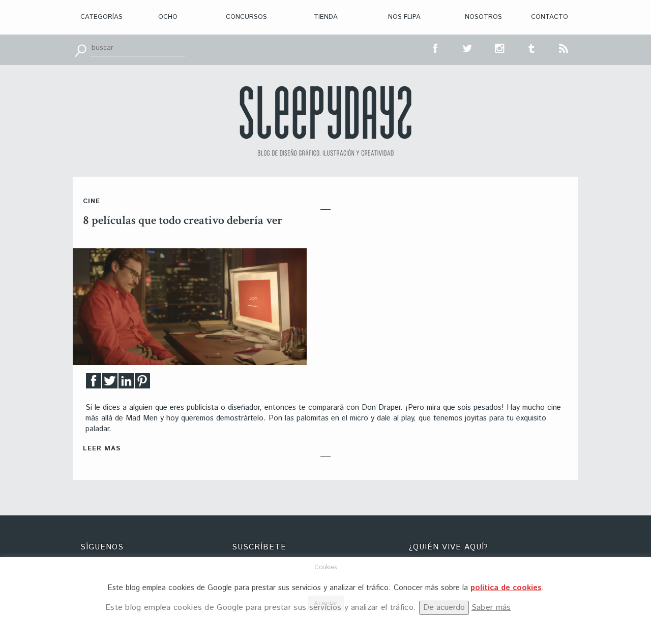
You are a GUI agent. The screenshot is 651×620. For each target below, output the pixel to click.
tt (468, 47)
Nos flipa (404, 17)
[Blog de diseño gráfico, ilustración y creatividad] (325, 120)
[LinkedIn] (126, 383)
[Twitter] (110, 383)
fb (436, 47)
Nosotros (483, 17)
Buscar (80, 49)
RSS (564, 47)
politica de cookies (506, 587)
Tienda (326, 17)
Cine (91, 201)
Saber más (491, 607)
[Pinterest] (142, 383)
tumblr (532, 47)
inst (500, 47)
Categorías (101, 17)
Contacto (549, 17)
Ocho (167, 17)
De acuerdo (444, 607)
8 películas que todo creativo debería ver (182, 220)
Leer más (102, 448)
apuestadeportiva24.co (36, 537)
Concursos (246, 17)
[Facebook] (93, 383)
